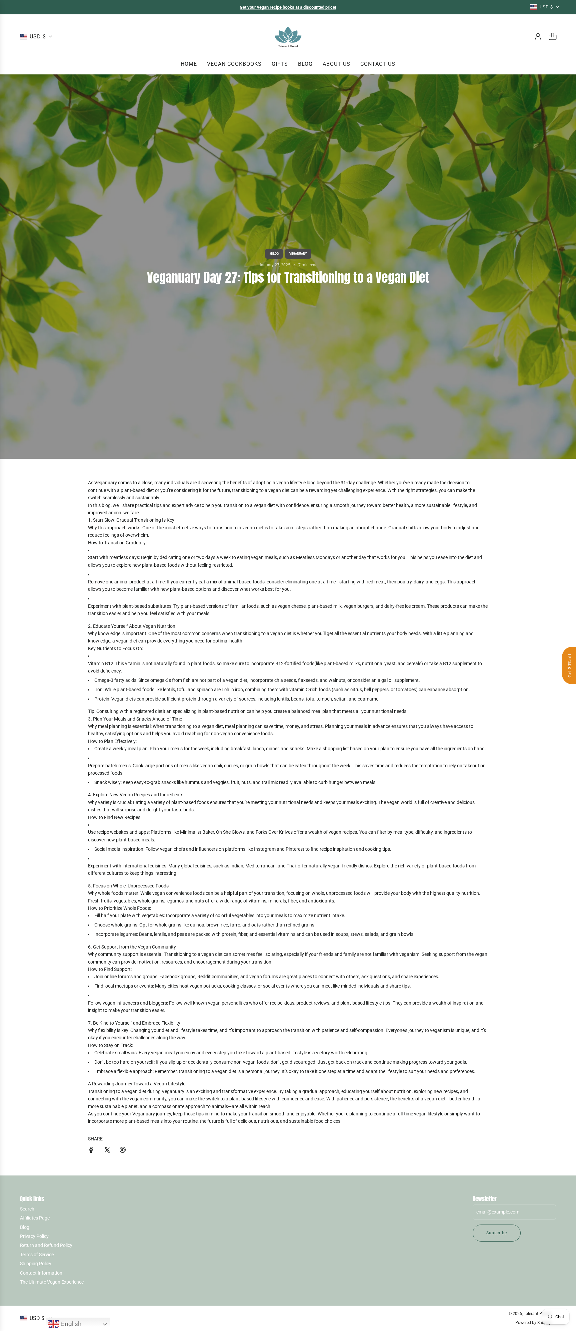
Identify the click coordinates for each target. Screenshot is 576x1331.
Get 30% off (569, 665)
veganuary (298, 253)
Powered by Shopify (533, 1322)
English (70, 1323)
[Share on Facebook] (91, 1150)
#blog (274, 253)
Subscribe (496, 1233)
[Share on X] (107, 1150)
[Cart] (552, 36)
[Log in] (538, 36)
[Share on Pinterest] (122, 1150)
